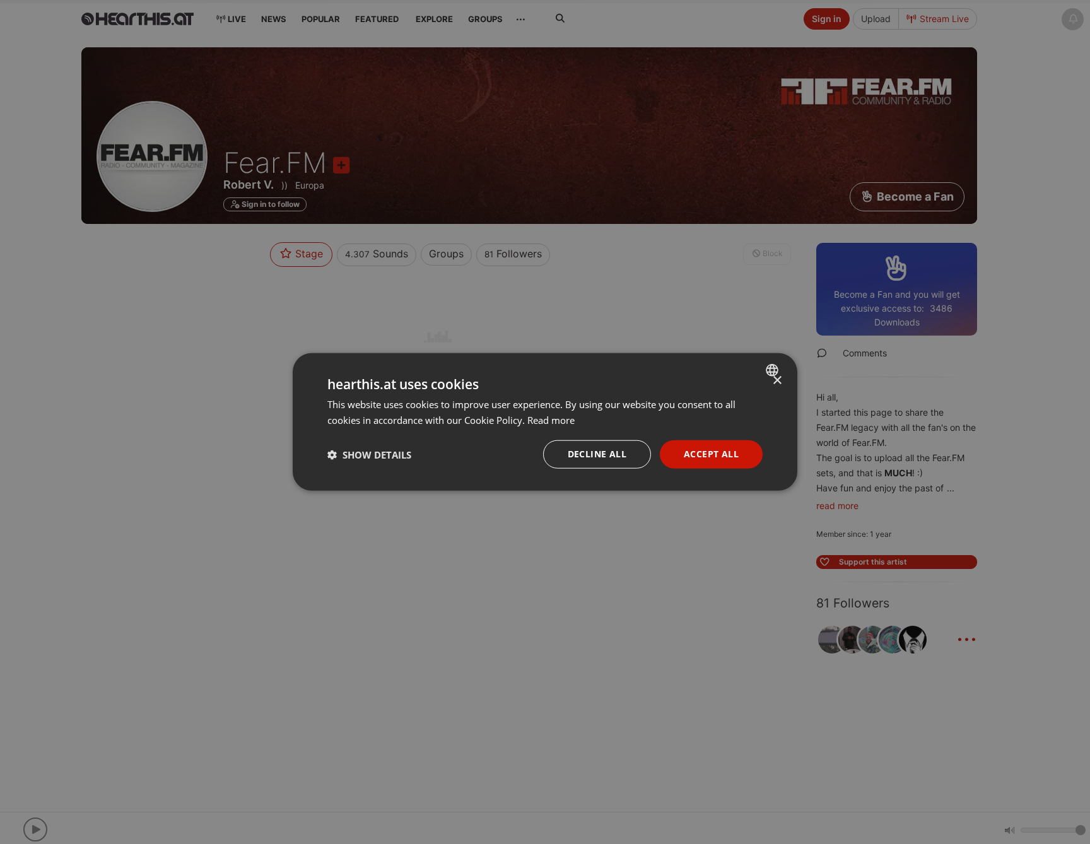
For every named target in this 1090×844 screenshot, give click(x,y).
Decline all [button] (597, 454)
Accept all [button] (711, 454)
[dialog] (545, 422)
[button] (369, 455)
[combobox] (774, 370)
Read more (551, 420)
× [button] (777, 380)
